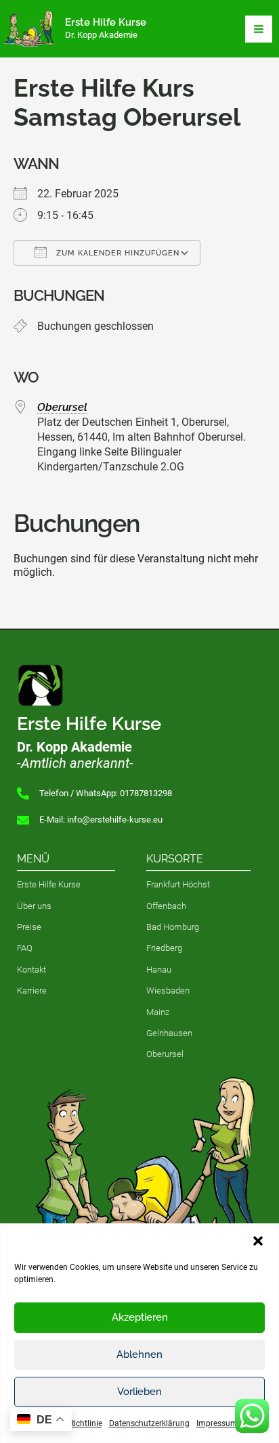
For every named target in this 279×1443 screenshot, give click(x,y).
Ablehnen (139, 1354)
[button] (258, 1241)
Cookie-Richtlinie (72, 1423)
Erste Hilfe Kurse (105, 22)
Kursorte (174, 858)
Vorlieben (139, 1392)
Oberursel (62, 407)
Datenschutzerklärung (149, 1423)
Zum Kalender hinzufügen (116, 253)
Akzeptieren (140, 1317)
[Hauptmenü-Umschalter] (258, 29)
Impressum (217, 1423)
